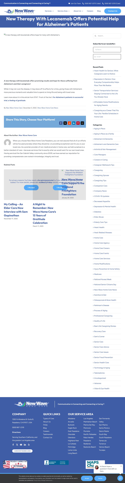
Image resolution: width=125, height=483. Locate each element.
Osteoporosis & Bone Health (105, 300)
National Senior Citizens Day (105, 284)
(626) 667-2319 (18, 427)
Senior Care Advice (101, 347)
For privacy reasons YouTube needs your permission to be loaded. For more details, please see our (31, 181)
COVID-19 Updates (101, 196)
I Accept (31, 187)
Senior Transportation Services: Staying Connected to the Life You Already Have (106, 93)
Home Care (98, 238)
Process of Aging (100, 310)
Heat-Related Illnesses (103, 232)
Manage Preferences (46, 480)
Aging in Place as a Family (104, 134)
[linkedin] (25, 445)
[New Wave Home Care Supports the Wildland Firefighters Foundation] (74, 170)
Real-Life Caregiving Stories (105, 326)
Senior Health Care (101, 362)
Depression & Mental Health (105, 206)
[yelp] (29, 445)
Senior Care (98, 342)
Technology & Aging (102, 368)
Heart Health (99, 227)
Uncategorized (100, 378)
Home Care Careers (101, 248)
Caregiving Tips (100, 180)
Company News (100, 191)
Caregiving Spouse (101, 175)
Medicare (97, 274)
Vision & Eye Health (101, 388)
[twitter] (17, 445)
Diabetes (97, 212)
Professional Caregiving (103, 316)
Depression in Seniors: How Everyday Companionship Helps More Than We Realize (106, 82)
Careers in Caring (101, 160)
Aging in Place (99, 129)
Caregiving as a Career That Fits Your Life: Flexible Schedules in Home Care (106, 113)
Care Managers (100, 155)
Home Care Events (101, 253)
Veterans (97, 383)
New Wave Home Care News (48, 108)
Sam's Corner (99, 336)
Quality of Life (99, 321)
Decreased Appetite (102, 201)
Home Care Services (102, 258)
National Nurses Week (102, 279)
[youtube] (21, 445)
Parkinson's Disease (101, 305)
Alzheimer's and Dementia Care (106, 144)
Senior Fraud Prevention (103, 357)
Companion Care (100, 186)
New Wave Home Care (14, 108)
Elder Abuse (99, 217)
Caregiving (98, 170)
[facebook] (13, 445)
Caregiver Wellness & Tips (104, 165)
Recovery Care (100, 331)
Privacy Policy (37, 480)
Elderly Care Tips (100, 222)
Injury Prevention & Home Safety (107, 269)
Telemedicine (99, 373)
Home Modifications (102, 264)
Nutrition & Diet (100, 295)
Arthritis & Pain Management (105, 149)
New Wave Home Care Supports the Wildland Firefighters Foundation (73, 187)
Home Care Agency (101, 243)
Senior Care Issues (101, 352)
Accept (87, 478)
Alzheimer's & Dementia (103, 139)
